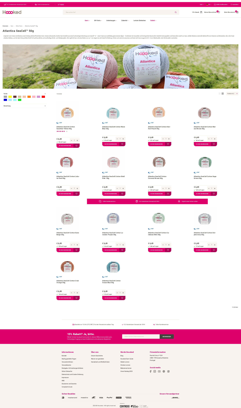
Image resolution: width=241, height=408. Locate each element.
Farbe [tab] (5, 93)
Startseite (5, 26)
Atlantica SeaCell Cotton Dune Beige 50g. (67, 234)
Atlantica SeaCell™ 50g (31, 26)
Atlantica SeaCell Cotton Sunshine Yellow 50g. (65, 128)
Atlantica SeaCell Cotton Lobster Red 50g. (67, 177)
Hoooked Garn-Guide (126, 359)
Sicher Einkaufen (67, 371)
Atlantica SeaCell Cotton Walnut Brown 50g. (205, 128)
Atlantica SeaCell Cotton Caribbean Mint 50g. (158, 234)
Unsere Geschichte (97, 355)
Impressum (65, 377)
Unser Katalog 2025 (126, 371)
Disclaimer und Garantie (69, 383)
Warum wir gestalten (97, 359)
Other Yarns (19, 26)
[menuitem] (87, 21)
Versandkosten (66, 365)
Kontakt (64, 355)
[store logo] (32, 12)
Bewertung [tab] (7, 106)
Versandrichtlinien (67, 362)
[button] (202, 4)
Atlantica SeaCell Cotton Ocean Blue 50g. (111, 282)
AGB (63, 380)
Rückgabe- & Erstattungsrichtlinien (72, 368)
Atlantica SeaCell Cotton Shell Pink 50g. (113, 177)
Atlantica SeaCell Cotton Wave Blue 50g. (113, 128)
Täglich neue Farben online (190, 201)
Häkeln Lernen (124, 362)
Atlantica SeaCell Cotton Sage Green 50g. (205, 177)
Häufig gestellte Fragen (69, 359)
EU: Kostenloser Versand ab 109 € (16, 4)
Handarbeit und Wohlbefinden (100, 362)
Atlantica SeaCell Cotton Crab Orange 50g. (67, 282)
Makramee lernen (126, 368)
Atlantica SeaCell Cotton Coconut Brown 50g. (157, 177)
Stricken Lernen (125, 365)
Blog (121, 355)
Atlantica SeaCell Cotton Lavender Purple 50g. (112, 234)
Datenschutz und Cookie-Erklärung (72, 374)
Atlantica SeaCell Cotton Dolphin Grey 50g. (205, 234)
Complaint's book (67, 387)
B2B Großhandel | (222, 4)
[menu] (120, 20)
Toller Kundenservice (43, 4)
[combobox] (121, 12)
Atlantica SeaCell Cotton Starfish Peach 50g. (159, 128)
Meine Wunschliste (211, 12)
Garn (12, 26)
